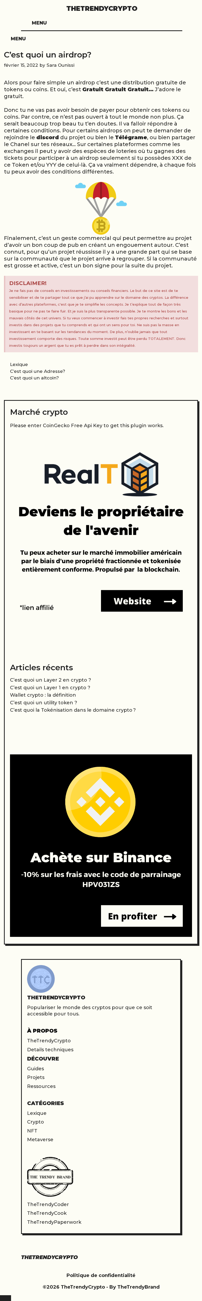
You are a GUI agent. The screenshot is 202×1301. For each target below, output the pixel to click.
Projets (35, 1077)
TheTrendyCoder (48, 1204)
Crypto (35, 1122)
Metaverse (40, 1140)
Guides (35, 1069)
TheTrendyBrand (138, 1287)
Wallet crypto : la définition (43, 695)
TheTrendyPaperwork (54, 1222)
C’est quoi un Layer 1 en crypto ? (50, 688)
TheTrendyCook (47, 1213)
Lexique (19, 364)
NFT (32, 1131)
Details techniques (50, 1050)
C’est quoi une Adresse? (37, 371)
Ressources (41, 1086)
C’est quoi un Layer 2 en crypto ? (50, 680)
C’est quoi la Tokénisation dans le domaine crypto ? (73, 710)
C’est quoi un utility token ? (43, 703)
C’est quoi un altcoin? (34, 377)
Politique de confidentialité (101, 1275)
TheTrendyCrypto (101, 8)
